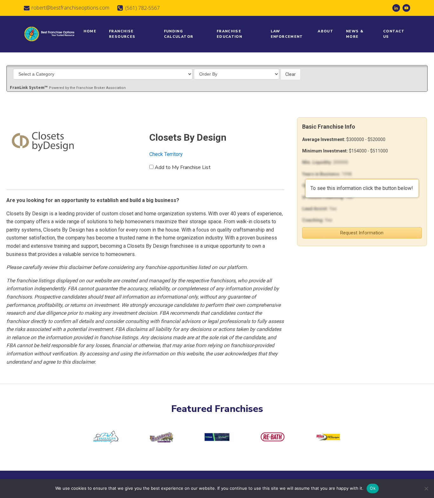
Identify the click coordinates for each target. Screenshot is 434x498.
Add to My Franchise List (183, 167)
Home (90, 31)
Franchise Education (229, 34)
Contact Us (394, 34)
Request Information (361, 233)
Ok (373, 488)
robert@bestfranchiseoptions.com (70, 7)
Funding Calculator (178, 34)
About (325, 31)
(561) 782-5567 (142, 7)
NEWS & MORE (354, 34)
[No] (426, 488)
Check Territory (166, 154)
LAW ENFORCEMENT (287, 34)
